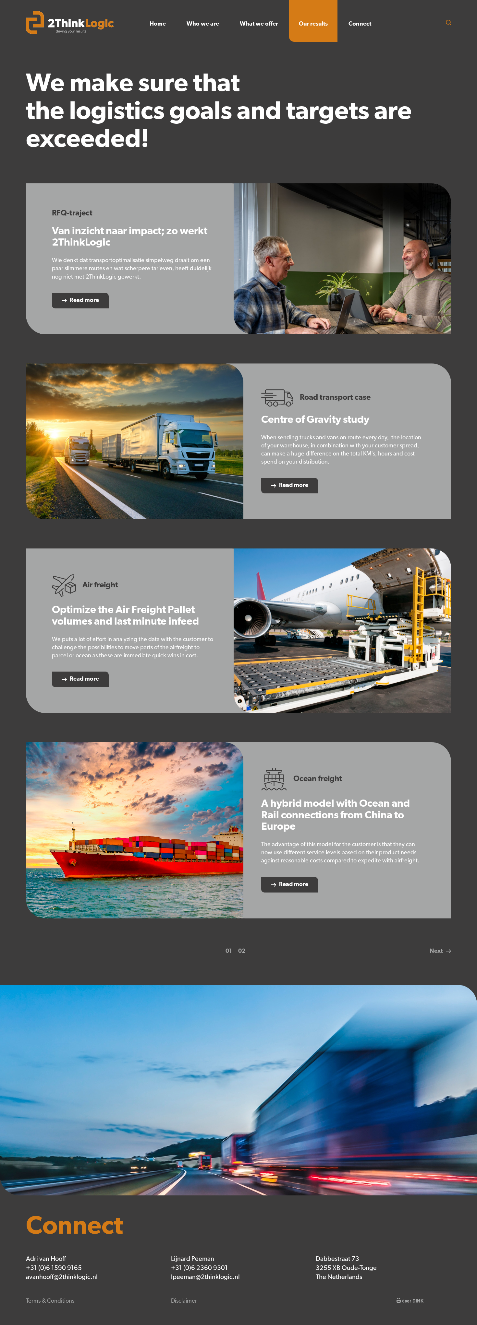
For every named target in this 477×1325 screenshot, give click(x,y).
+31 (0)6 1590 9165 (54, 1268)
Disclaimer (184, 1301)
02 (241, 951)
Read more (84, 301)
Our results (313, 24)
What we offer (259, 24)
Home (158, 24)
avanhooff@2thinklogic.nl (62, 1277)
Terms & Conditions (50, 1301)
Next (436, 951)
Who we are (203, 24)
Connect (360, 24)
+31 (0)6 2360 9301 (199, 1268)
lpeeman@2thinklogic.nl (205, 1277)
